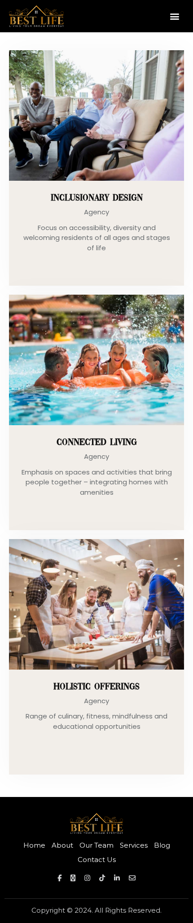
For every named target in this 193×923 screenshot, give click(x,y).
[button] (174, 16)
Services (134, 845)
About (62, 845)
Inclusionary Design (97, 198)
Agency (96, 212)
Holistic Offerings (96, 687)
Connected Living (97, 442)
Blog (162, 845)
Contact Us (97, 859)
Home (34, 845)
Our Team (96, 845)
